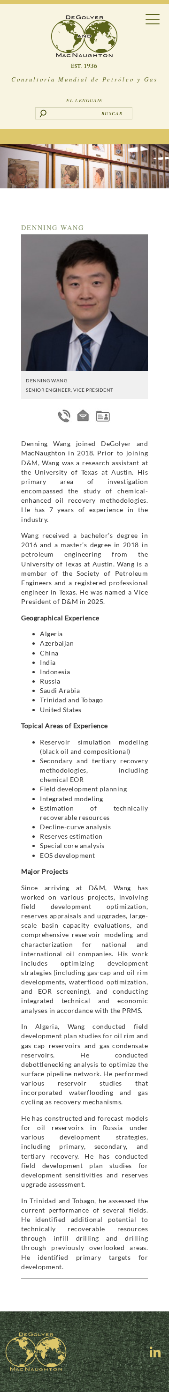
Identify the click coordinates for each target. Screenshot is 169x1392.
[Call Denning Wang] (64, 416)
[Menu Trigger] (153, 18)
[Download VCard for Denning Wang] (102, 416)
